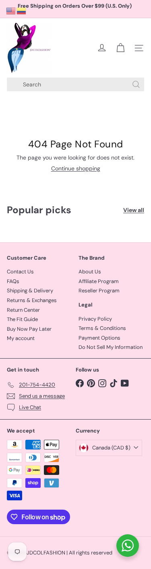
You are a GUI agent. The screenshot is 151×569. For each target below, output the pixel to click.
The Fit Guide (22, 319)
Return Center (23, 310)
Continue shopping (75, 168)
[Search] (136, 84)
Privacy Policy (95, 318)
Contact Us (20, 271)
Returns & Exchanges (32, 300)
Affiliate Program (99, 281)
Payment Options (99, 337)
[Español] (22, 10)
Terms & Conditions (102, 328)
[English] (11, 10)
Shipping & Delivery (30, 290)
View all (133, 210)
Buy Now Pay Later (29, 328)
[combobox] (75, 84)
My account (21, 338)
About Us (90, 271)
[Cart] (120, 48)
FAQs (13, 281)
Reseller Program (99, 290)
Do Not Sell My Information (111, 347)
